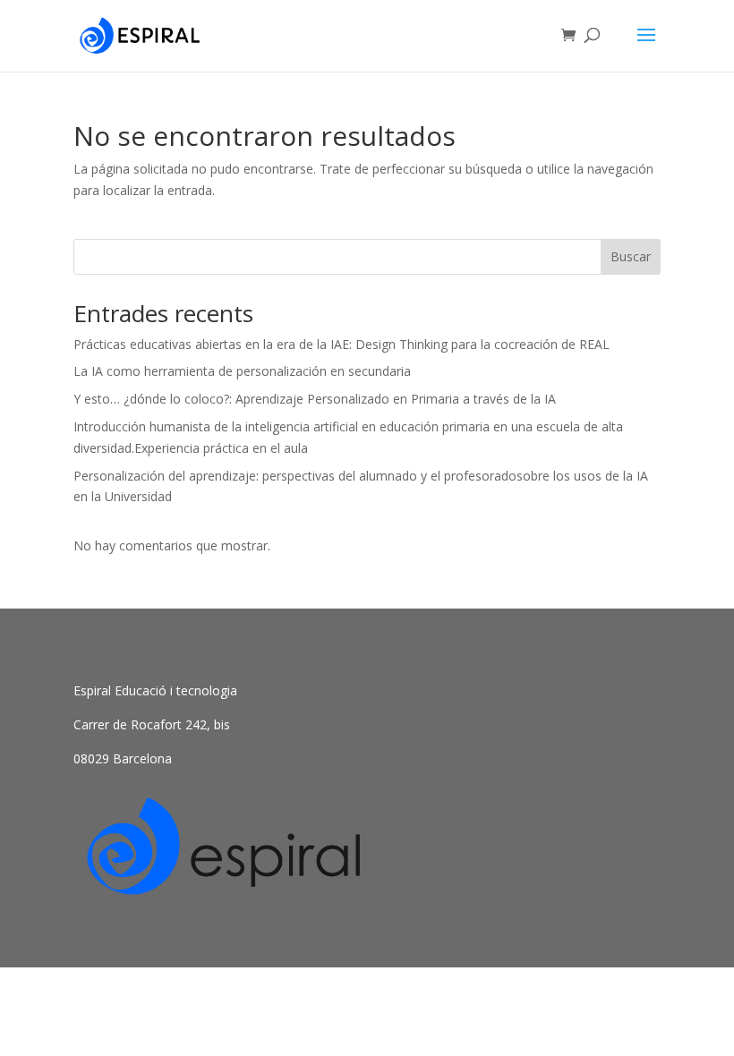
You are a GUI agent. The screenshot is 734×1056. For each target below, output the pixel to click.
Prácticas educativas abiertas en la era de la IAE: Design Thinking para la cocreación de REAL (341, 344)
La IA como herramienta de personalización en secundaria (242, 370)
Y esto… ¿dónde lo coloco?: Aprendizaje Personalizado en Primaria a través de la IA (314, 398)
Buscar (630, 256)
